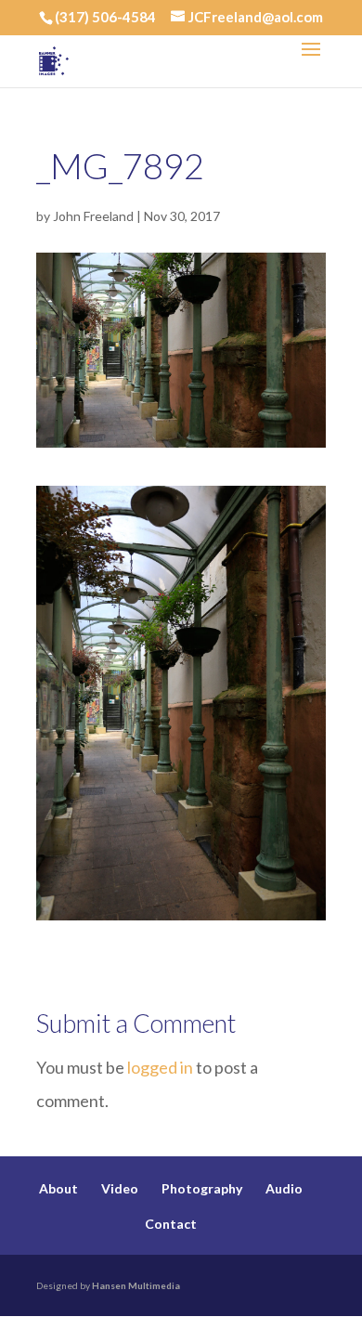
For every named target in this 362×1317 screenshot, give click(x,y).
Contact (171, 1224)
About (58, 1188)
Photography (202, 1188)
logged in (160, 1067)
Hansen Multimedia (136, 1285)
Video (119, 1188)
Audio (284, 1188)
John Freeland (93, 216)
